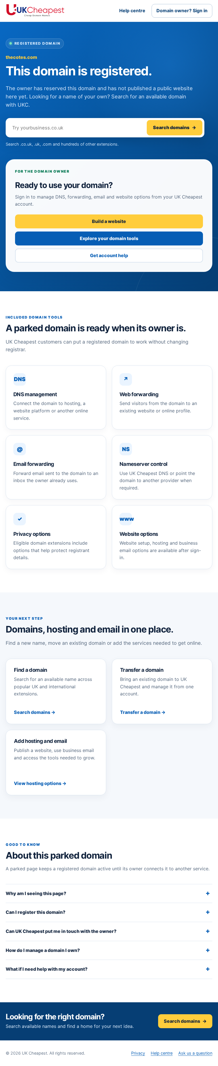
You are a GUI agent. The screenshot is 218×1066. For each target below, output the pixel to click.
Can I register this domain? (35, 912)
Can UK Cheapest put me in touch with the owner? (61, 931)
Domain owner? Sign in (181, 10)
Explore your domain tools (109, 238)
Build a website (109, 221)
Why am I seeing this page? (36, 893)
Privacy (138, 1053)
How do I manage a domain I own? (43, 950)
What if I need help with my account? (46, 969)
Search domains (174, 127)
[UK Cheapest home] (35, 10)
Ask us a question (195, 1053)
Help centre (132, 10)
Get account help (109, 255)
